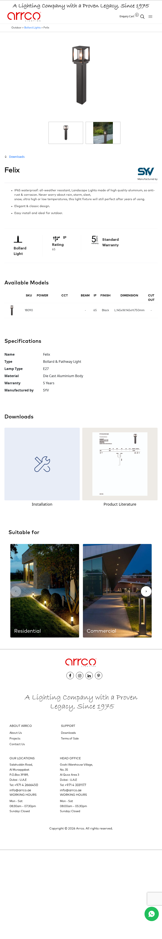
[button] (146, 591)
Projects (14, 738)
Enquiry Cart (129, 16)
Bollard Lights (32, 28)
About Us (15, 733)
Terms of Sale (70, 738)
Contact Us (17, 744)
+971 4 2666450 (26, 785)
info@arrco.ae (20, 790)
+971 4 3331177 (75, 785)
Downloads (17, 157)
